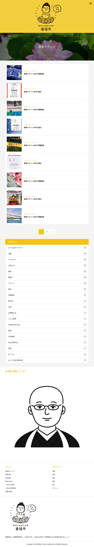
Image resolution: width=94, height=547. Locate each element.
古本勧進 (47, 336)
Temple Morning (47, 325)
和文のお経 (8, 481)
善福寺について (10, 471)
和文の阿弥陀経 (11, 488)
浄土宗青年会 (47, 342)
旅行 (47, 289)
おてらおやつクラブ (47, 248)
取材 (47, 271)
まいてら (47, 354)
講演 (47, 331)
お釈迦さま (47, 313)
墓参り (47, 277)
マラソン (47, 283)
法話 (47, 307)
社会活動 (8, 478)
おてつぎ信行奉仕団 (47, 360)
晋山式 (47, 301)
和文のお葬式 (10, 485)
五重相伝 (47, 295)
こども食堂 (47, 319)
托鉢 (47, 348)
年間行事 (8, 474)
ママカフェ (47, 259)
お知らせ (47, 265)
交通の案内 (8, 491)
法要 (47, 254)
